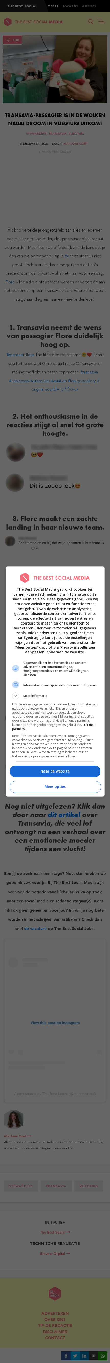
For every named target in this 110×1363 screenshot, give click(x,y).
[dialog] (55, 681)
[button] (55, 695)
